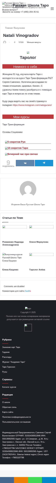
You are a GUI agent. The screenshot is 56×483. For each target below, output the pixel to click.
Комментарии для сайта (16, 291)
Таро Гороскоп (8, 367)
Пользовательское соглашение (16, 422)
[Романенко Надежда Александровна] (14, 232)
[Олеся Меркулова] (41, 232)
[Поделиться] (25, 163)
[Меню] (52, 9)
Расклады (6, 357)
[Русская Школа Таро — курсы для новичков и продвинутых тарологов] (14, 5)
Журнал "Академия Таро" (13, 362)
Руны (4, 372)
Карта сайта (7, 412)
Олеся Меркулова (38, 242)
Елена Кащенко (10, 269)
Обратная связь (9, 407)
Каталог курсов (9, 387)
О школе (6, 402)
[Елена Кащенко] (14, 260)
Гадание (6, 352)
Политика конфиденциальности (16, 417)
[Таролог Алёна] (41, 260)
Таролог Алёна (37, 269)
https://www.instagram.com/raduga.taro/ (32, 105)
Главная (9, 28)
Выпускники (19, 28)
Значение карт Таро (11, 347)
